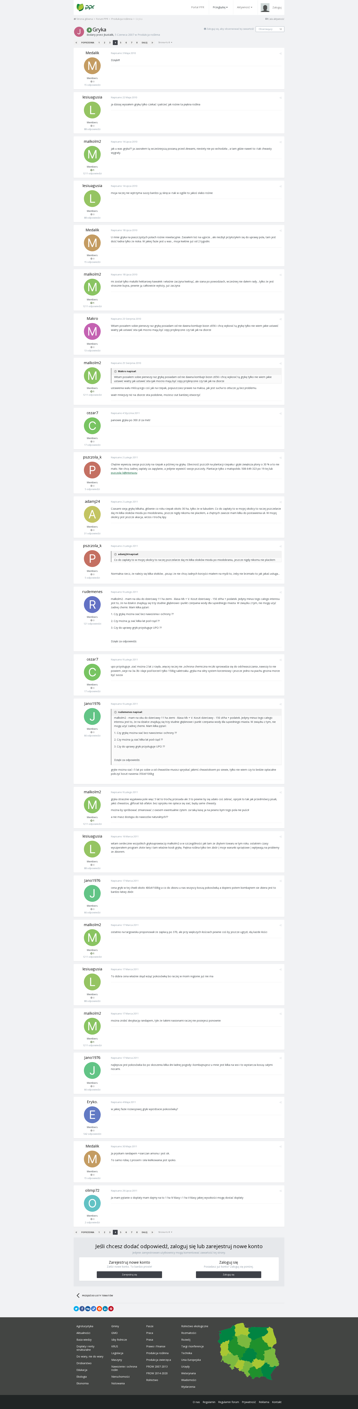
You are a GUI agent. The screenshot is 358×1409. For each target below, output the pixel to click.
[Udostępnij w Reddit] (99, 1308)
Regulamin (209, 1402)
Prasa (149, 1339)
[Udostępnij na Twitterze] (76, 1308)
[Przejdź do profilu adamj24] (92, 514)
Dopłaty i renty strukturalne (85, 1348)
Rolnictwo (152, 1380)
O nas (196, 1402)
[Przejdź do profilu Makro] (92, 331)
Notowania (118, 1383)
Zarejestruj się (129, 1274)
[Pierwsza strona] (76, 42)
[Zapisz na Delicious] (93, 1308)
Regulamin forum (228, 1402)
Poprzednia (87, 42)
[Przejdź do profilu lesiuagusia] (92, 110)
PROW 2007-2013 (157, 1366)
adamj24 (92, 501)
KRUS (114, 1346)
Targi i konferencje (192, 1346)
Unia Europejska (191, 1360)
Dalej (144, 42)
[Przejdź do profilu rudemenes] (92, 604)
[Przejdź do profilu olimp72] (92, 1203)
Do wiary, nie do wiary (89, 1356)
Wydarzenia (188, 1386)
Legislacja (117, 1353)
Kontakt (277, 1402)
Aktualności (83, 1333)
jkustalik (108, 34)
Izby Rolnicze (119, 1339)
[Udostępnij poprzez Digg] (87, 1308)
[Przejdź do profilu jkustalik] (79, 32)
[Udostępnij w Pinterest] (111, 1308)
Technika (186, 1353)
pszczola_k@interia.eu (124, 473)
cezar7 (92, 412)
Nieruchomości (120, 1376)
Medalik (92, 52)
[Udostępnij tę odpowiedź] (281, 53)
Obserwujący (265, 29)
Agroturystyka (84, 1326)
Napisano (123, 53)
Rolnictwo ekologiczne (194, 1326)
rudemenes (92, 591)
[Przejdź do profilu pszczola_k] (92, 470)
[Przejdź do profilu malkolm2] (92, 154)
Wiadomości (188, 1380)
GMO (114, 1333)
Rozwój (185, 1339)
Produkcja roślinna (149, 34)
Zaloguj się (228, 1274)
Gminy (115, 1326)
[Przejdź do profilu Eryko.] (92, 1114)
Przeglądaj (219, 7)
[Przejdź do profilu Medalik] (92, 65)
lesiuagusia (92, 97)
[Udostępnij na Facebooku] (82, 1308)
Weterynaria (188, 1373)
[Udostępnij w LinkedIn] (105, 1308)
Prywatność (249, 1402)
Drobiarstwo (84, 1363)
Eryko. (92, 1101)
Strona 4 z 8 (164, 42)
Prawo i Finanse (155, 1346)
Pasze (149, 1326)
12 (281, 29)
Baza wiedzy (84, 1339)
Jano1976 (92, 703)
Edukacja (81, 1370)
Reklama (264, 1402)
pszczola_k (92, 457)
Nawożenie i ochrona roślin (124, 1368)
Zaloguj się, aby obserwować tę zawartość (230, 28)
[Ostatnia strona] (152, 42)
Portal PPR (197, 7)
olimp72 (92, 1190)
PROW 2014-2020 (157, 1373)
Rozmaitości (188, 1333)
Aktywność (243, 7)
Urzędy (185, 1366)
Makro (92, 318)
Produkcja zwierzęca (158, 1360)
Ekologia (81, 1376)
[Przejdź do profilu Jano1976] (92, 716)
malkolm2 (92, 141)
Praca (149, 1333)
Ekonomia (82, 1383)
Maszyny (116, 1360)
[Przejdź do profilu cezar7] (92, 425)
